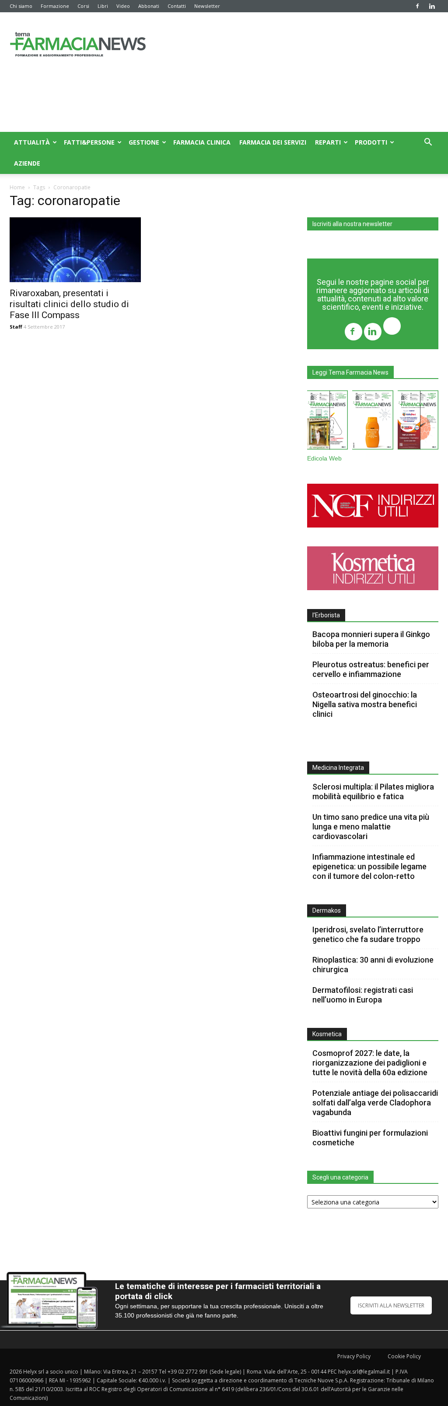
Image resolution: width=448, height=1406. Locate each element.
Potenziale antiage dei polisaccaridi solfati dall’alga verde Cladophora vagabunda (375, 1102)
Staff (16, 326)
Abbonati (148, 6)
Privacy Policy (354, 1356)
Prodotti (371, 142)
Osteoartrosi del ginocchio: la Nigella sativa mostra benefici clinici (364, 704)
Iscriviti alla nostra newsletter (352, 223)
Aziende (27, 163)
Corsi (83, 6)
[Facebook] (417, 6)
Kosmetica (327, 1034)
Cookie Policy (404, 1356)
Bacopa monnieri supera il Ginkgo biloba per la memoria (371, 639)
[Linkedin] (431, 6)
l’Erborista (326, 615)
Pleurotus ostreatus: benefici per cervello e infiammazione (370, 669)
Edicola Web (324, 458)
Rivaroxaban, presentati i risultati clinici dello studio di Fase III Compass (69, 304)
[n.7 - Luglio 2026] (327, 421)
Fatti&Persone (89, 142)
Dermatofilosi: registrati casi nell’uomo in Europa (362, 994)
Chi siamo (21, 6)
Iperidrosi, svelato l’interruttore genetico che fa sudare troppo (368, 934)
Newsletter (207, 6)
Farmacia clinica (202, 142)
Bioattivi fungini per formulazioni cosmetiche (370, 1137)
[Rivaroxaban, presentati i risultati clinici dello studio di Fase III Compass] (75, 249)
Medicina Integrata (338, 767)
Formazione (55, 6)
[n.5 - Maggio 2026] (418, 421)
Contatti (177, 6)
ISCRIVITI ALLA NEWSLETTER (391, 1305)
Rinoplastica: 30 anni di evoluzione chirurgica (373, 964)
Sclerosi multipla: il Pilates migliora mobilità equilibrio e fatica (373, 791)
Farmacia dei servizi (272, 142)
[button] (427, 143)
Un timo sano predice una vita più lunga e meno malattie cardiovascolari (370, 826)
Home (17, 187)
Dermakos (326, 910)
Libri (103, 6)
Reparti (328, 142)
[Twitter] (392, 327)
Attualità (32, 142)
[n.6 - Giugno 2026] (372, 421)
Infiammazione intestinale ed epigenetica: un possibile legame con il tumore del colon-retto (369, 866)
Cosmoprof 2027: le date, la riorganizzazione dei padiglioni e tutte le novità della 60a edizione (369, 1062)
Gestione (144, 142)
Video (123, 6)
